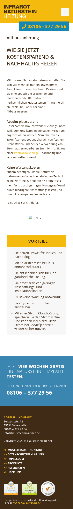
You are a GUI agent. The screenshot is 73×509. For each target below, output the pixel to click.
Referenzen (16, 468)
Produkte (15, 463)
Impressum (16, 459)
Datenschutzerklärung (26, 454)
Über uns (14, 472)
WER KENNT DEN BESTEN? (26, 502)
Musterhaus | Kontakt (25, 450)
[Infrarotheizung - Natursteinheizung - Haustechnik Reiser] (20, 11)
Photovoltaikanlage (26, 153)
